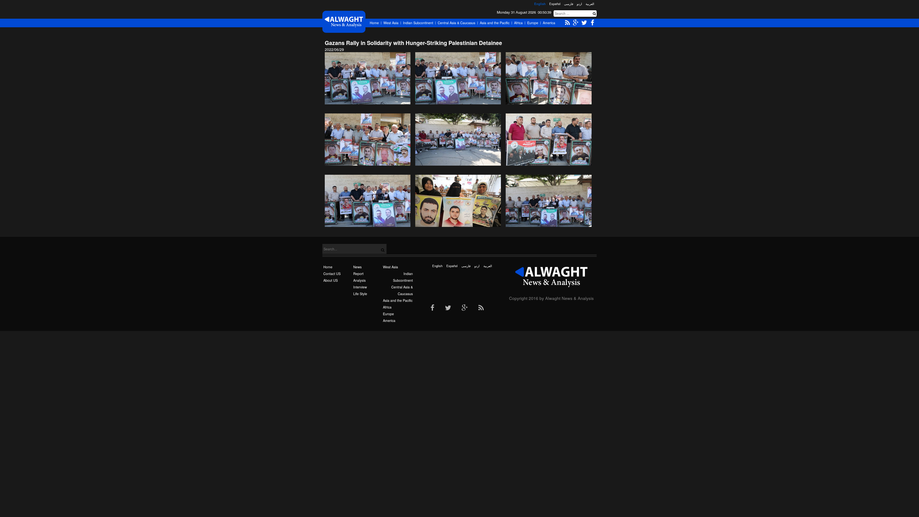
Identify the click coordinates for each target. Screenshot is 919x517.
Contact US (332, 273)
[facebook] (432, 308)
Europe (532, 22)
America (549, 22)
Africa (518, 22)
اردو (579, 3)
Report (358, 273)
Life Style (360, 293)
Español (554, 3)
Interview (360, 287)
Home (374, 22)
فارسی (568, 3)
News (357, 266)
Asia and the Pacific (495, 22)
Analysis (359, 280)
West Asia (390, 22)
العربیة (590, 3)
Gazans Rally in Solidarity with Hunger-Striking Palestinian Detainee (413, 43)
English (540, 3)
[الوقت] (344, 22)
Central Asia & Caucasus (456, 22)
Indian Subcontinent (418, 22)
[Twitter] (448, 308)
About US (330, 280)
